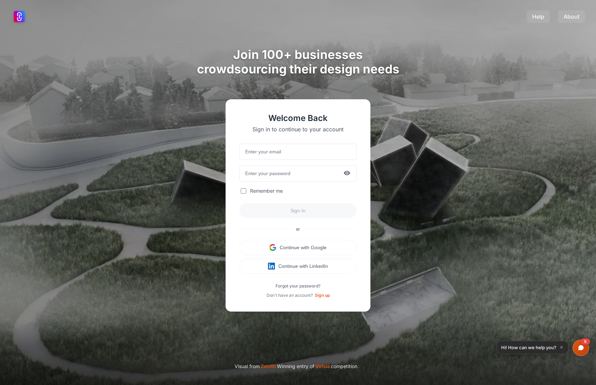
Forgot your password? (298, 285)
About (571, 16)
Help (538, 16)
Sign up (322, 295)
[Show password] (346, 173)
